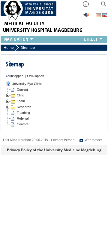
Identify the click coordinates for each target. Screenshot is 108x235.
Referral (22, 118)
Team (21, 101)
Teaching (23, 112)
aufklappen (15, 76)
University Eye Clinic (27, 84)
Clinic (21, 95)
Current (22, 89)
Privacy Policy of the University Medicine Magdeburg (54, 149)
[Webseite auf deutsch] (99, 15)
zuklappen (36, 76)
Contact (22, 124)
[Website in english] (104, 15)
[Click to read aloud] (86, 16)
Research (24, 107)
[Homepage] (29, 18)
